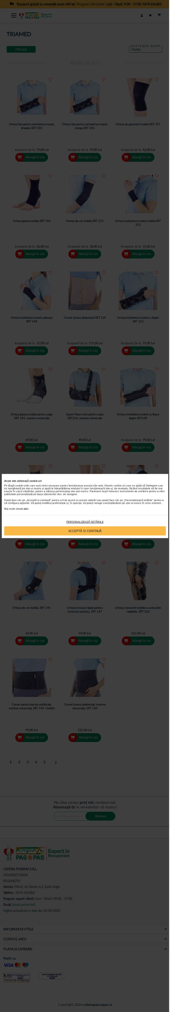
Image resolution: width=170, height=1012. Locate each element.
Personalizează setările (85, 522)
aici (26, 508)
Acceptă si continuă (85, 530)
